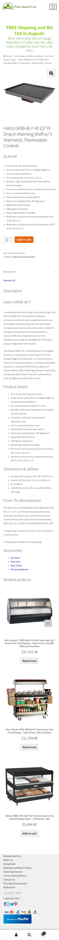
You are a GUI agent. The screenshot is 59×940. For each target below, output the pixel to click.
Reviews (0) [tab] (9, 280)
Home (9, 56)
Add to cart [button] (29, 833)
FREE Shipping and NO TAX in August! (29, 30)
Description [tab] (9, 271)
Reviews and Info (12, 855)
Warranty (15, 561)
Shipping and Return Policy (17, 867)
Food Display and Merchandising (28, 56)
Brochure (15, 557)
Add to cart (24, 239)
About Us (8, 859)
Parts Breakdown (19, 569)
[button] (51, 73)
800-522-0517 (12, 898)
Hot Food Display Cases (24, 256)
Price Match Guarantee (15, 883)
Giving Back (9, 863)
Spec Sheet (16, 565)
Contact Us (9, 879)
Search (29, 935)
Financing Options (13, 871)
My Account (9, 887)
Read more (29, 661)
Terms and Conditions (14, 875)
